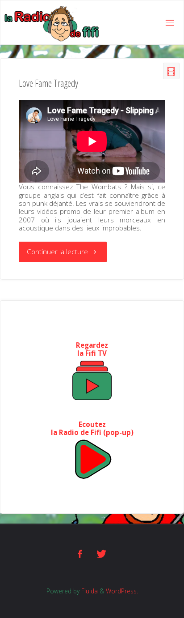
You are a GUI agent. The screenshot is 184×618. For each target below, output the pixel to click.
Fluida (88, 591)
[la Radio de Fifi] (52, 22)
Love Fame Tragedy (48, 83)
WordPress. (122, 591)
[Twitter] (101, 554)
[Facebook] (80, 554)
